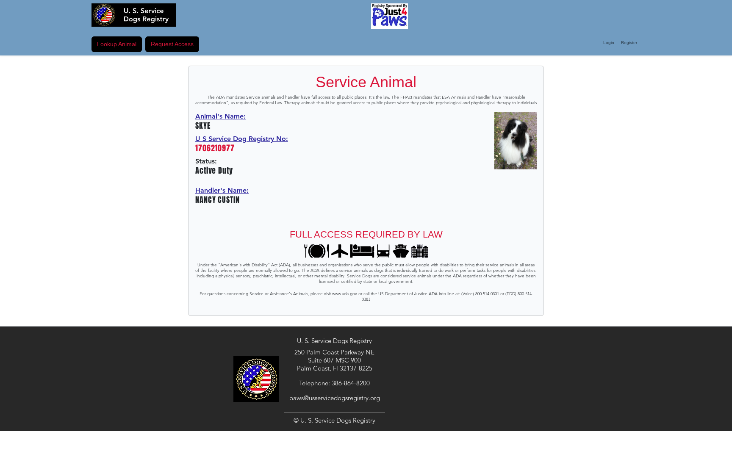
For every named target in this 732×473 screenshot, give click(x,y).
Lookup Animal (116, 44)
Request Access (172, 44)
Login (608, 42)
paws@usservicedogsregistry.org (334, 398)
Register (629, 42)
